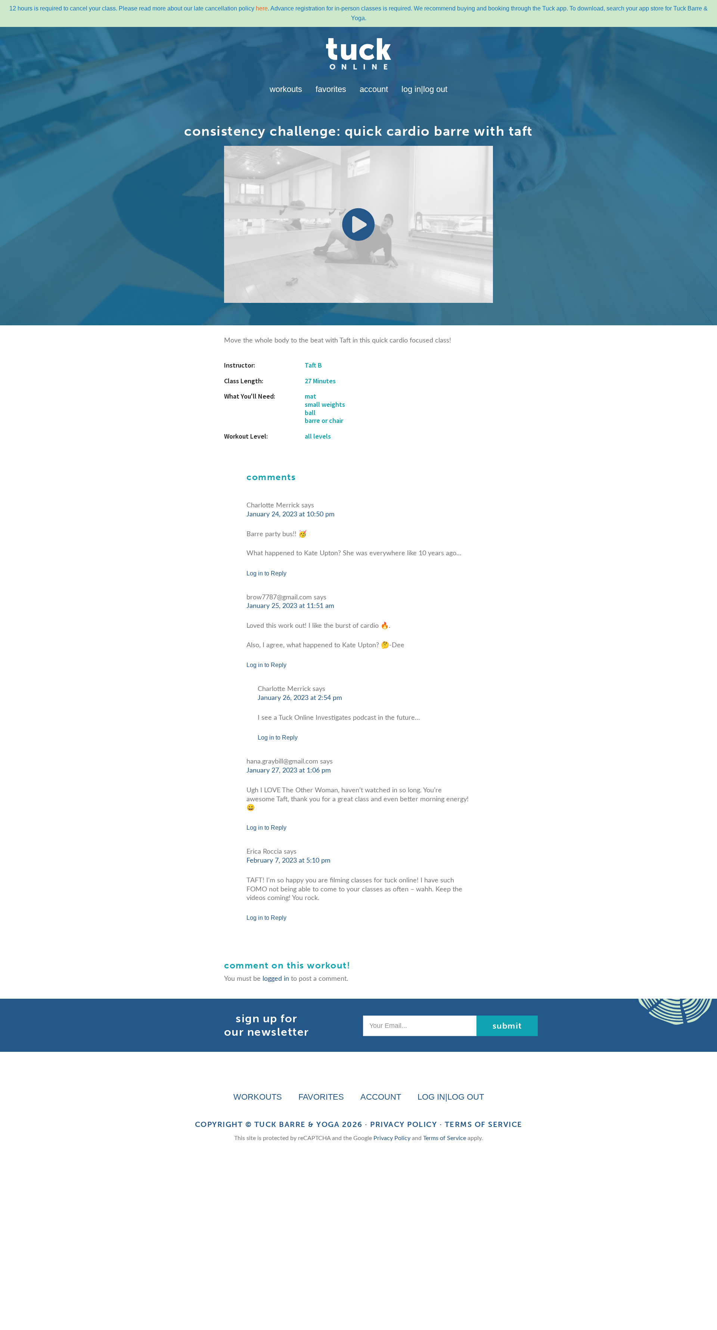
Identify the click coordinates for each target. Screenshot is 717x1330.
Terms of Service (483, 1124)
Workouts (286, 89)
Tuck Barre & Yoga (297, 1124)
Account (374, 89)
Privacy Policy (403, 1124)
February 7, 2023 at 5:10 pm (288, 860)
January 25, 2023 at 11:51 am (290, 606)
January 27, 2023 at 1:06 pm (288, 770)
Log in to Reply (266, 573)
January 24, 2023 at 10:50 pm (290, 514)
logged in (276, 979)
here (262, 8)
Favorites (331, 89)
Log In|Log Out (424, 89)
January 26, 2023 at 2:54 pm (300, 698)
